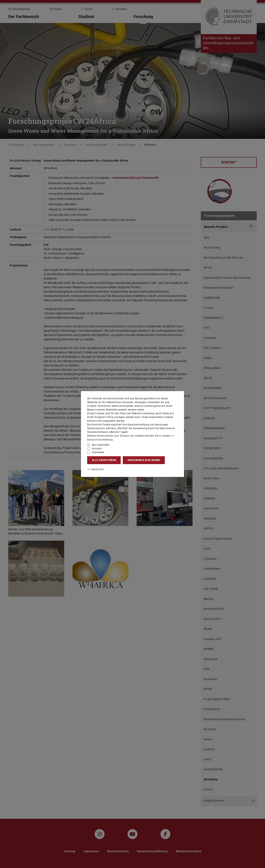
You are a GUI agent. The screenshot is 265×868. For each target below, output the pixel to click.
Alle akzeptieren (104, 460)
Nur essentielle (100, 444)
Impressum (97, 469)
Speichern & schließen (144, 460)
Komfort (97, 448)
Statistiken (98, 452)
